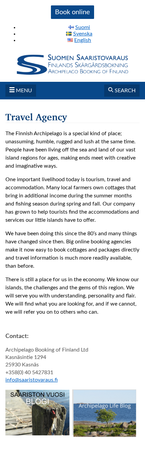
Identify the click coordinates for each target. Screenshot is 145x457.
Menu (23, 90)
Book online (72, 12)
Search (124, 90)
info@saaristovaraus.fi (31, 380)
